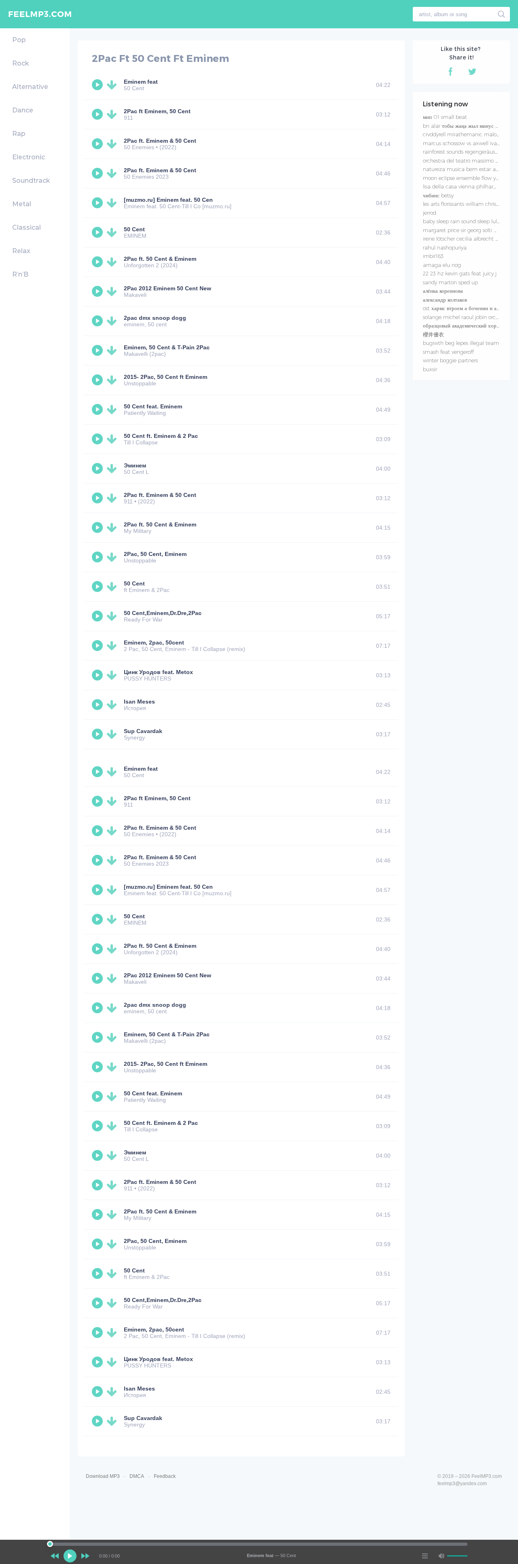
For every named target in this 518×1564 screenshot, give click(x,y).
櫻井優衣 (433, 334)
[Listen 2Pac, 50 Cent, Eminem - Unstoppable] (98, 557)
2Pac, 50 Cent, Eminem (155, 554)
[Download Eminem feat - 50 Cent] (113, 84)
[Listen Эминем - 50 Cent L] (98, 468)
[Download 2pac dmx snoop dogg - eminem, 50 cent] (113, 321)
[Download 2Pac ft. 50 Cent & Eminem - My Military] (113, 527)
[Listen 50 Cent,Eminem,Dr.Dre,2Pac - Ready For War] (98, 616)
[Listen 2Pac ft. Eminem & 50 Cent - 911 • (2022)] (98, 498)
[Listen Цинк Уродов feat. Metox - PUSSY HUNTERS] (98, 675)
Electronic (28, 157)
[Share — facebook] (450, 71)
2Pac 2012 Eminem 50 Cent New (167, 288)
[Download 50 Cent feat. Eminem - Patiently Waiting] (113, 409)
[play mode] (425, 1556)
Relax (21, 251)
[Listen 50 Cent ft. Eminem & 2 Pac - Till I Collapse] (98, 439)
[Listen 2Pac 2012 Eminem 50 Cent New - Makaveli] (98, 291)
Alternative (30, 87)
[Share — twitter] (472, 71)
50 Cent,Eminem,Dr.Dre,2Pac (163, 613)
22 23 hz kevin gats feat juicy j (460, 273)
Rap (18, 133)
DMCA (137, 1476)
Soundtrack (31, 180)
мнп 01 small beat (445, 117)
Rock (20, 63)
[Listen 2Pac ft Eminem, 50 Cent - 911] (98, 114)
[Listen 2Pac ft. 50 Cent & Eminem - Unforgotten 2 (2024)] (98, 262)
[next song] (85, 1556)
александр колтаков (445, 299)
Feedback (165, 1476)
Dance (22, 110)
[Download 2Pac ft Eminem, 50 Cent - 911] (113, 114)
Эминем (135, 465)
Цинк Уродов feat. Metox (158, 672)
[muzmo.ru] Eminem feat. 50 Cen (168, 200)
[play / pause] (70, 1555)
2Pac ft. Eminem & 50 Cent (160, 140)
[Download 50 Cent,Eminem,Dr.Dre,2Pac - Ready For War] (113, 616)
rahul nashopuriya (445, 247)
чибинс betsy (438, 195)
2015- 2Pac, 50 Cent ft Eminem (165, 377)
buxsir (430, 369)
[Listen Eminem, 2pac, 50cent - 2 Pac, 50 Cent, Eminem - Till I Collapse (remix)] (98, 645)
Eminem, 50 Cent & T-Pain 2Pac (167, 347)
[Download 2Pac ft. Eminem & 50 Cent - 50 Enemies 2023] (113, 173)
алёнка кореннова (443, 290)
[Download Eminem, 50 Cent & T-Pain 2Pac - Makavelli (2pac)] (113, 350)
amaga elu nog (442, 265)
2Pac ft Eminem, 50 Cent (157, 111)
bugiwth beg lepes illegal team (461, 343)
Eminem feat (141, 81)
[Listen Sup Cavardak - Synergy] (98, 734)
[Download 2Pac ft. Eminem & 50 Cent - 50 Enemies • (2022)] (113, 143)
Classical (26, 227)
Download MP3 (103, 1476)
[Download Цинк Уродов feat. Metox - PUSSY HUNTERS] (113, 675)
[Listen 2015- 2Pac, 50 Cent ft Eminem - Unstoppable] (98, 380)
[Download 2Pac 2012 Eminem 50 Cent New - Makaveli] (113, 291)
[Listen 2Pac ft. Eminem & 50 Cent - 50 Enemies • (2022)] (98, 143)
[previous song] (55, 1556)
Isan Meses (139, 701)
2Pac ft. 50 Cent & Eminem (160, 259)
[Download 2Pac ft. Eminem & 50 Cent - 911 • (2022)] (113, 498)
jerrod (429, 212)
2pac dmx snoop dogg (155, 318)
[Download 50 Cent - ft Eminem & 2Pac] (113, 586)
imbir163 (433, 256)
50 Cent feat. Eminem (153, 406)
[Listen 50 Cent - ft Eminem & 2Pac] (98, 586)
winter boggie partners (450, 360)
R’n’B (20, 274)
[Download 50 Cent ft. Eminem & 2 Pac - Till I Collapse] (113, 439)
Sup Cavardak (143, 731)
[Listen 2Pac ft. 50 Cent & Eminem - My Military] (98, 527)
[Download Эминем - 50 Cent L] (113, 468)
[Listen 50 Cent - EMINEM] (98, 232)
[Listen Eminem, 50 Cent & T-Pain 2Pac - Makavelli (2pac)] (98, 350)
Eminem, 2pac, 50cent (154, 642)
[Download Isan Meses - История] (113, 704)
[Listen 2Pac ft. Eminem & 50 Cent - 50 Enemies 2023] (98, 173)
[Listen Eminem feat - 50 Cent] (98, 84)
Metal (21, 204)
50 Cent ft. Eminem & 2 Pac (161, 436)
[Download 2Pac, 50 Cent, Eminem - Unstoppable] (113, 557)
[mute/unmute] (441, 1556)
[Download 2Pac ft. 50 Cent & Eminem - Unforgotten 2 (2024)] (113, 262)
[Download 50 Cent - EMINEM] (113, 232)
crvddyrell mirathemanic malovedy (465, 134)
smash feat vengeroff (448, 352)
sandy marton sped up (450, 282)
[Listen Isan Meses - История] (98, 704)
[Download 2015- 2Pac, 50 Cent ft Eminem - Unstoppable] (113, 380)
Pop (19, 40)
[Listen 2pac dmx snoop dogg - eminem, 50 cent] (98, 321)
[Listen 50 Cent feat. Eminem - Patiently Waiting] (98, 409)
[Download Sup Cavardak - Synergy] (113, 734)
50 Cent (134, 229)
